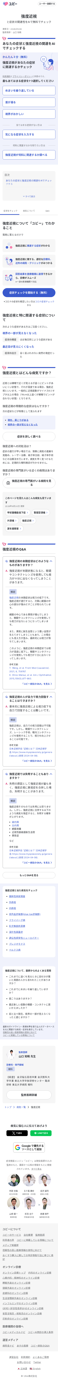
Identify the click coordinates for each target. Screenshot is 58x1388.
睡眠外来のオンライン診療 (16, 1282)
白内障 (15, 825)
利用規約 (6, 76)
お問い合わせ (24, 1362)
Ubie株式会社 (30, 1376)
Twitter (37, 1362)
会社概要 (28, 1234)
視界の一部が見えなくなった (23, 424)
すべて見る (36, 1169)
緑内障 (15, 822)
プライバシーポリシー (22, 76)
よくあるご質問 (41, 1357)
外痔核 (12, 902)
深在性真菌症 (16, 932)
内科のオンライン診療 (39, 1272)
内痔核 (12, 908)
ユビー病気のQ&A (40, 1345)
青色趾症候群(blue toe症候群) (24, 914)
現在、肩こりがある (18, 420)
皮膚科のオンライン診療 (15, 1293)
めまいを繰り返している (19, 90)
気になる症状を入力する (19, 134)
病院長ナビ (8, 1345)
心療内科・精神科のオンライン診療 (21, 1277)
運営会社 (13, 1357)
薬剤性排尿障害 (17, 896)
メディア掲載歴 (11, 1245)
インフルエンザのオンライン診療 (20, 1303)
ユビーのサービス (12, 1234)
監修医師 (40, 1234)
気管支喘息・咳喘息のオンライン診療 (22, 1313)
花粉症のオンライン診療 (15, 1318)
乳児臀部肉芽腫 (17, 926)
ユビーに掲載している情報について (19, 1035)
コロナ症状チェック (44, 301)
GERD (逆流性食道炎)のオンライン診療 (23, 1308)
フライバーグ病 (17, 920)
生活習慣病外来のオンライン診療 (20, 1298)
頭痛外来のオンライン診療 (16, 1288)
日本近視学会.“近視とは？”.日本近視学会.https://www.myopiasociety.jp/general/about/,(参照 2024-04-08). (30, 752)
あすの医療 (22, 1345)
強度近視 (14, 597)
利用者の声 (8, 1240)
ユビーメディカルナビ (14, 1332)
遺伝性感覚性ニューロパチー (24, 938)
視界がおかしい (14, 114)
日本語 (22, 1368)
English (35, 1368)
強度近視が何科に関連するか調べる (26, 154)
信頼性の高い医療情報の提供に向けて (20, 1032)
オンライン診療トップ (14, 1272)
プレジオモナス (17, 943)
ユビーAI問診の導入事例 (40, 1332)
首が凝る (10, 102)
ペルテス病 (15, 949)
